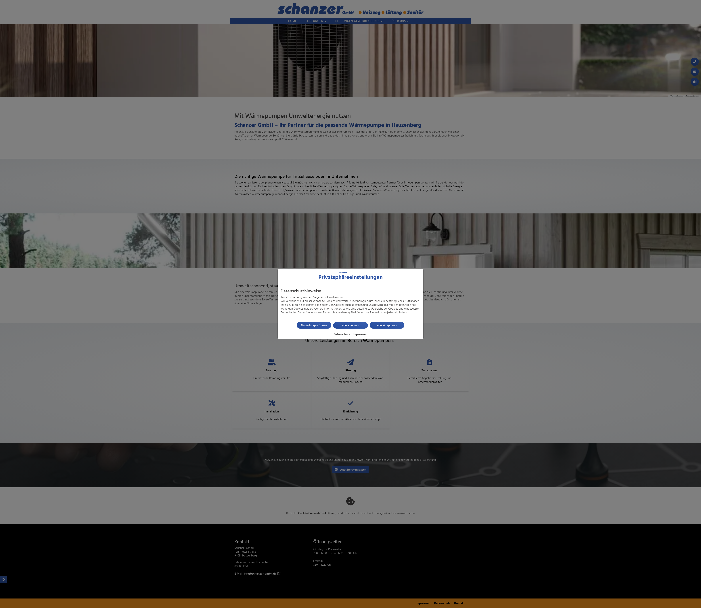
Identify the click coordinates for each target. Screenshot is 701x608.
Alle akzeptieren (387, 325)
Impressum (360, 334)
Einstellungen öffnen (314, 325)
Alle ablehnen (350, 325)
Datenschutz (342, 334)
